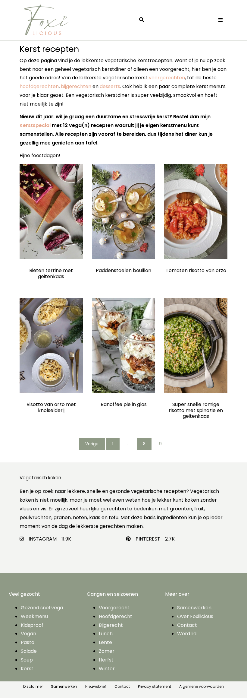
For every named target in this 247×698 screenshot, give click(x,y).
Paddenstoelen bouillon (123, 270)
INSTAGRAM (43, 538)
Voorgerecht (114, 607)
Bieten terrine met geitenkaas (51, 273)
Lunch (106, 633)
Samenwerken (194, 607)
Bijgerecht (111, 625)
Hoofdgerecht (115, 616)
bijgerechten (76, 86)
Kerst (27, 668)
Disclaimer (33, 686)
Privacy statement (154, 686)
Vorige (91, 444)
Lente (105, 642)
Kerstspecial (35, 125)
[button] (143, 20)
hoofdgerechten (39, 86)
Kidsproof (32, 625)
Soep (27, 659)
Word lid (186, 633)
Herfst (106, 659)
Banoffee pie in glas (124, 404)
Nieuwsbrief (95, 686)
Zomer (106, 651)
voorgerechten (167, 77)
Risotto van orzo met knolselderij (51, 407)
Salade (29, 651)
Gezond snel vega (42, 607)
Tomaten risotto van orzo (196, 270)
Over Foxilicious (195, 616)
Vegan (28, 633)
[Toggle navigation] (220, 20)
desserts (110, 86)
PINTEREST (148, 538)
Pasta (27, 642)
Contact (187, 625)
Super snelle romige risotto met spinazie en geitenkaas (196, 410)
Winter (107, 668)
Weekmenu (34, 616)
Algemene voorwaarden (201, 686)
